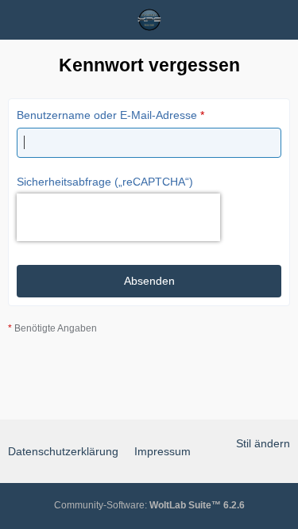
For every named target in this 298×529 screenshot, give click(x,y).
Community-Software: (149, 505)
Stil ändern (263, 443)
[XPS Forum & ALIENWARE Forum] (149, 20)
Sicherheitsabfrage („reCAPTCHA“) (105, 181)
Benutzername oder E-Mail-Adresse (107, 115)
